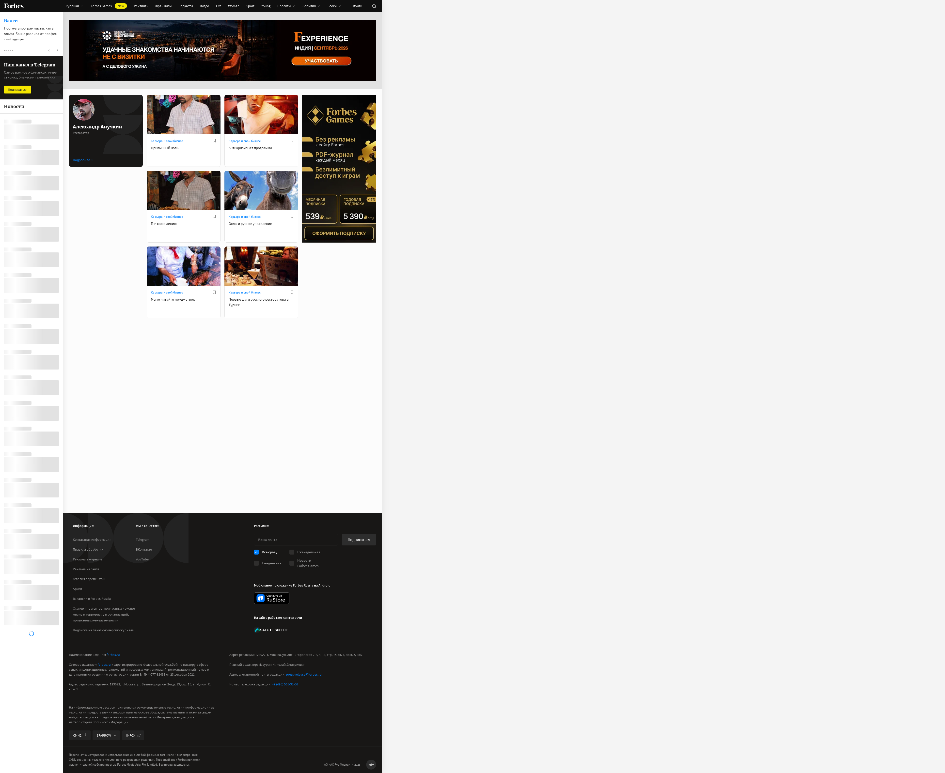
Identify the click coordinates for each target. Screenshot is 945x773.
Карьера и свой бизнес (167, 141)
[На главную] (14, 5)
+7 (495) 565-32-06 (285, 684)
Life (218, 6)
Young (265, 6)
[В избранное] (214, 141)
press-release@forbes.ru (304, 674)
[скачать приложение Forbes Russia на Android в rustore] (271, 598)
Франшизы (163, 6)
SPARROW (104, 735)
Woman (233, 6)
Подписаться (359, 539)
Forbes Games (107, 6)
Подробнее (81, 160)
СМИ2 (77, 735)
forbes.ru (113, 654)
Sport (250, 6)
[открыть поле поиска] (374, 6)
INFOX (130, 735)
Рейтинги (141, 6)
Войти (357, 6)
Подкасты (185, 6)
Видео (204, 6)
